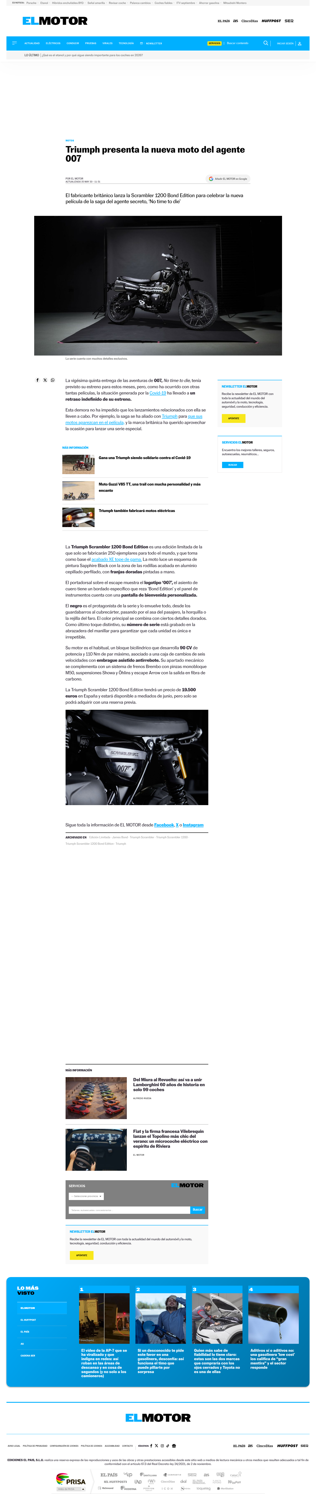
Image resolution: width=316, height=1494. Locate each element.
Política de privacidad (35, 1446)
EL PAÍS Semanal (199, 1481)
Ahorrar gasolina (209, 3)
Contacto (127, 1446)
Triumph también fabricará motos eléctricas (137, 511)
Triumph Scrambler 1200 (172, 837)
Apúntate (81, 1255)
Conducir (73, 43)
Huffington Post (115, 1481)
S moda (185, 1488)
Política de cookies (91, 1446)
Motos (70, 140)
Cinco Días (167, 1481)
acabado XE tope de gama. (117, 559)
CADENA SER (28, 1355)
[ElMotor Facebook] (151, 1446)
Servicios (214, 43)
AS (22, 1343)
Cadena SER (190, 1475)
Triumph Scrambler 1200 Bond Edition (90, 844)
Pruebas (91, 43)
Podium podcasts (148, 1488)
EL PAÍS (25, 1331)
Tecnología (126, 43)
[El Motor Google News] (174, 1446)
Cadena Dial (183, 1481)
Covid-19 (158, 393)
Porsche (31, 3)
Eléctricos (53, 43)
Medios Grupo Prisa (70, 1489)
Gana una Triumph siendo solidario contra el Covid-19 (145, 458)
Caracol (234, 1475)
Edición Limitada (99, 837)
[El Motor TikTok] (167, 1446)
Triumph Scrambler (142, 837)
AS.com (204, 1475)
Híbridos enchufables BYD (68, 3)
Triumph (170, 416)
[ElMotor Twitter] (156, 1446)
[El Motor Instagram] (162, 1446)
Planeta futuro (215, 1481)
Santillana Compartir (172, 1475)
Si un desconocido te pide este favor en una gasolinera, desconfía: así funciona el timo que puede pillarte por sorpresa (161, 1361)
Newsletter (154, 43)
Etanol (44, 3)
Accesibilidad (112, 1446)
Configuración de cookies (64, 1446)
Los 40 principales (129, 1475)
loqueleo (204, 1488)
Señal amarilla (97, 3)
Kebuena (230, 1481)
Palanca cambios (140, 3)
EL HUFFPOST (28, 1319)
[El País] (224, 21)
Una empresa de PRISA (70, 1478)
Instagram (193, 824)
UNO (138, 1481)
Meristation (224, 1488)
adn (219, 1475)
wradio (150, 1481)
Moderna (127, 1488)
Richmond (106, 1488)
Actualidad (32, 43)
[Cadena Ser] (289, 21)
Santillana (149, 1475)
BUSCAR (233, 465)
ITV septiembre (186, 3)
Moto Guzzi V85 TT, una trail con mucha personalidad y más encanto (150, 487)
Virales (107, 43)
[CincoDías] (250, 21)
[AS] (235, 21)
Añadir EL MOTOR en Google (231, 178)
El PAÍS (109, 1475)
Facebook (164, 824)
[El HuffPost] (271, 21)
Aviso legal (14, 1446)
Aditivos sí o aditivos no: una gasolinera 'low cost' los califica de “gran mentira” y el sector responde (272, 1359)
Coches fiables (164, 3)
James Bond (120, 837)
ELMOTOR (28, 1308)
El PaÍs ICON (167, 1488)
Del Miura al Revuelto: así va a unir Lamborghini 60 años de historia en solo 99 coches (169, 1084)
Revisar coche (118, 3)
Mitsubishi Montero (235, 3)
